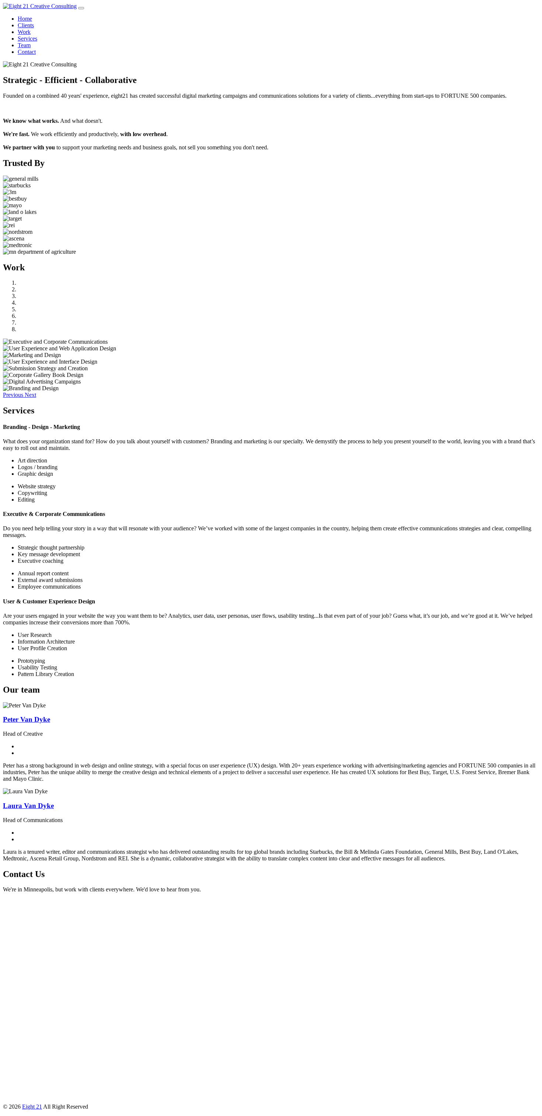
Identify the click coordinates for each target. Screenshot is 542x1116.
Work (24, 32)
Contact (27, 52)
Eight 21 (32, 1106)
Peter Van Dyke (26, 719)
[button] (14, 395)
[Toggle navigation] (81, 8)
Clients (26, 25)
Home (25, 18)
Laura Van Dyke (28, 806)
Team (24, 45)
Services (27, 38)
